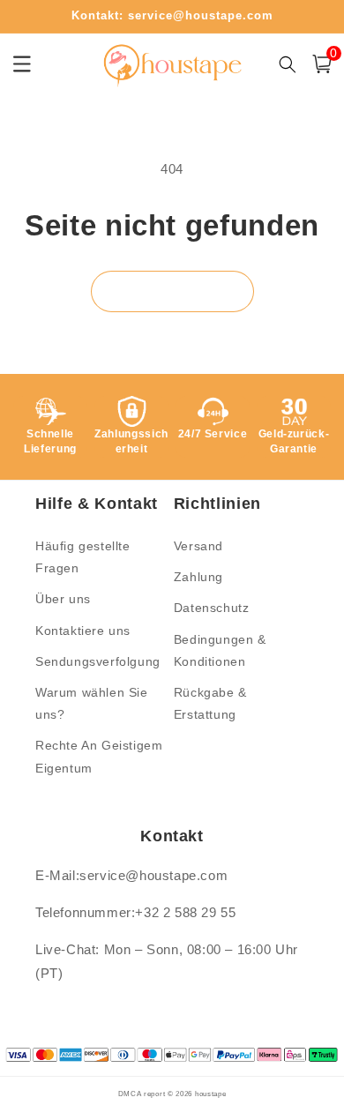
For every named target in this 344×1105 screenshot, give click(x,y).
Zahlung (198, 577)
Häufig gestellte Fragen (83, 557)
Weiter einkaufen (172, 290)
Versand (198, 546)
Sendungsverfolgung (98, 661)
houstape (211, 1093)
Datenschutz (212, 608)
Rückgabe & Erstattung (210, 703)
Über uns (63, 599)
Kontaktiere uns (83, 630)
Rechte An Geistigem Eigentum (98, 756)
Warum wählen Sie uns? (91, 703)
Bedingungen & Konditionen (220, 650)
